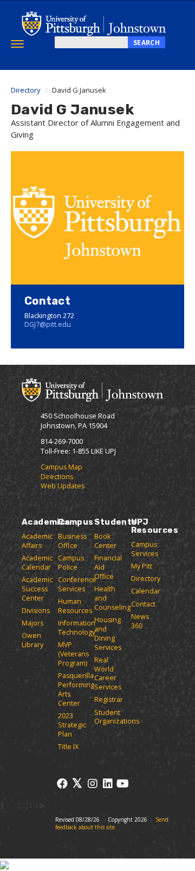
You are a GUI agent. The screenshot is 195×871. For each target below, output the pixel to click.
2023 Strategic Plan (72, 725)
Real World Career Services (107, 673)
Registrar (108, 699)
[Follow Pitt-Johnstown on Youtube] (122, 783)
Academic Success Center (37, 589)
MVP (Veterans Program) (73, 654)
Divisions (36, 610)
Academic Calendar (37, 562)
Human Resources (75, 606)
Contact (143, 604)
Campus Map (61, 467)
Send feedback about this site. (111, 823)
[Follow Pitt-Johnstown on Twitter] (77, 783)
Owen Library (32, 640)
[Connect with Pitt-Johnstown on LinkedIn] (107, 783)
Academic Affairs (37, 541)
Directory (26, 90)
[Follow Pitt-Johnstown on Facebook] (62, 783)
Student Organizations (116, 717)
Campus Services (144, 549)
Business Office (72, 541)
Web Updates (62, 486)
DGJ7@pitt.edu (47, 324)
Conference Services (77, 584)
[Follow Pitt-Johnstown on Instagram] (92, 783)
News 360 (140, 621)
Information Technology (76, 627)
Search (146, 42)
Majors (32, 623)
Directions (57, 476)
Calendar (145, 591)
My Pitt (141, 566)
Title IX (68, 746)
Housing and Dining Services (107, 633)
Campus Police (71, 562)
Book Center (105, 541)
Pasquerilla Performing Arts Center (76, 689)
